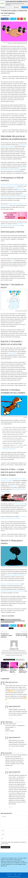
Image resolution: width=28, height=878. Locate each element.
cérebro (13, 260)
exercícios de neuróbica (15, 619)
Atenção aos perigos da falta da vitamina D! (21, 635)
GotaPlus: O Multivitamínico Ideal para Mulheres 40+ (5, 670)
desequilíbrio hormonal (19, 187)
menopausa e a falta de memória (7, 622)
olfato (10, 251)
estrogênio (20, 189)
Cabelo (2, 667)
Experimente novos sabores (9, 448)
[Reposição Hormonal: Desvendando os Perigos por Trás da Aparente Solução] (23, 665)
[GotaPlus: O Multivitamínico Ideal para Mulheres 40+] (5, 665)
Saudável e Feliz (6, 15)
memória (22, 620)
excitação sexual (14, 485)
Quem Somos (9, 874)
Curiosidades (21, 667)
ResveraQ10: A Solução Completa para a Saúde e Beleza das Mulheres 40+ (13, 670)
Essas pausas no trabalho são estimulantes (15, 575)
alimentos (16, 445)
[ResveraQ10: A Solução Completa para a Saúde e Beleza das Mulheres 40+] (14, 665)
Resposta (7, 702)
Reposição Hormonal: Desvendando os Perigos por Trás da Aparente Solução (23, 670)
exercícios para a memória (6, 620)
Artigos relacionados (9, 659)
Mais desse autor (20, 659)
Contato (19, 874)
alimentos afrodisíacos (19, 504)
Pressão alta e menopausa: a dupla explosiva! (6, 635)
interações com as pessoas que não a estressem (12, 591)
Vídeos (15, 874)
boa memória (7, 619)
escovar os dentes (12, 353)
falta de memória (16, 620)
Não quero (16, 7)
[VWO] (5, 7)
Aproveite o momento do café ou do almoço (11, 583)
